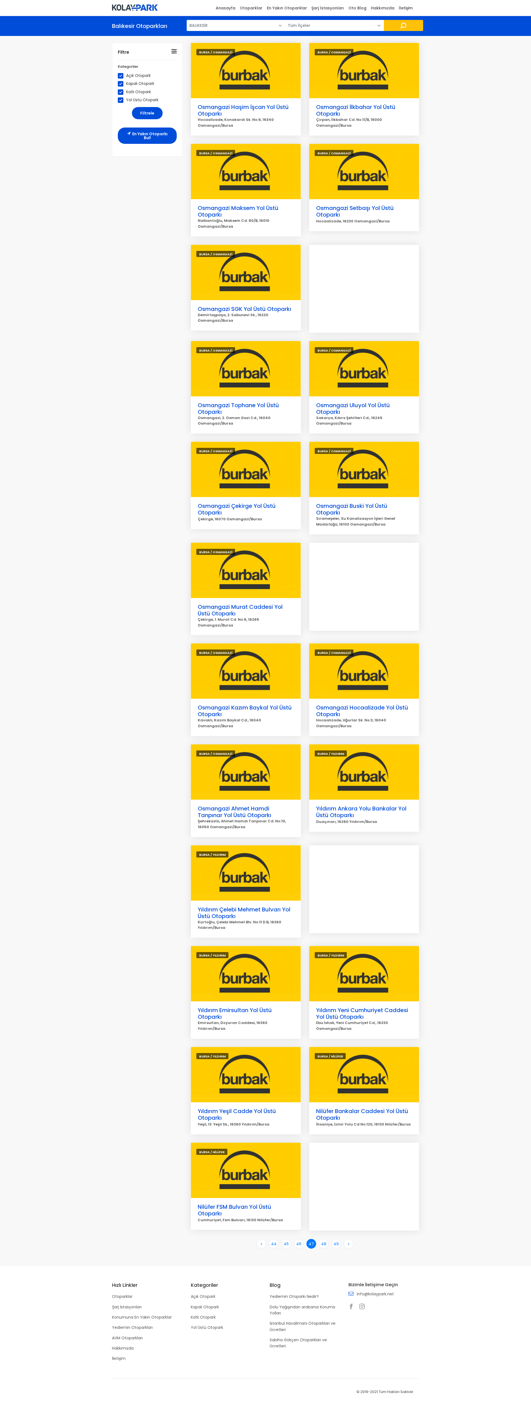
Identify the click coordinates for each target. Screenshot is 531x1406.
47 (311, 1244)
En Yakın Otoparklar (287, 8)
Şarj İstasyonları (327, 8)
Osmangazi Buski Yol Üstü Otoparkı (351, 509)
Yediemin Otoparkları (132, 1327)
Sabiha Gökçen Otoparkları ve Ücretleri (298, 1343)
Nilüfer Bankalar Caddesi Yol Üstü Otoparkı (362, 1114)
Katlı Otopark (138, 92)
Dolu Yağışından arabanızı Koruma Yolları (302, 1310)
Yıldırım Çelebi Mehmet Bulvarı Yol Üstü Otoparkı (244, 913)
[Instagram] (363, 1307)
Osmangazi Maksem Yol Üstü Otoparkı (238, 211)
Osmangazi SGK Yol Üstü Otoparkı (244, 309)
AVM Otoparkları (127, 1338)
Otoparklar (251, 8)
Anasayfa (225, 8)
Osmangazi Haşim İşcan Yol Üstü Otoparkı (243, 110)
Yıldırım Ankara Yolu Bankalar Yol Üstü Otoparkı (361, 812)
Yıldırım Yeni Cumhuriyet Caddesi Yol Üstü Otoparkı (362, 1013)
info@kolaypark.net (375, 1294)
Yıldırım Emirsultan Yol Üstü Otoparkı (235, 1013)
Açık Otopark (138, 75)
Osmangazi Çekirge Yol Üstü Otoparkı (237, 509)
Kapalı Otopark (140, 83)
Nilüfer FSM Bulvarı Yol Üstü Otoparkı (234, 1210)
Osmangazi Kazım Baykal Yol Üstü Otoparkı (245, 711)
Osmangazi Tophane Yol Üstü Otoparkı (238, 408)
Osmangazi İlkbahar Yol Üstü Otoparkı (355, 110)
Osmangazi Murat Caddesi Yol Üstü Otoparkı (240, 610)
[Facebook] (352, 1307)
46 (298, 1244)
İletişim (406, 8)
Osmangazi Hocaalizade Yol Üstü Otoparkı (362, 711)
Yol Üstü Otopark (142, 100)
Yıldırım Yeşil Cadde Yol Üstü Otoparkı (237, 1114)
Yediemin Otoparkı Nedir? (294, 1296)
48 (323, 1244)
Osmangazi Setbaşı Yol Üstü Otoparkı (355, 211)
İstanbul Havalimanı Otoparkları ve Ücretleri (302, 1326)
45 (286, 1244)
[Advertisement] (364, 289)
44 (274, 1244)
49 (336, 1244)
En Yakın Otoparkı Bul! (150, 136)
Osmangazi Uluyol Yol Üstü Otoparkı (353, 408)
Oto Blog (357, 8)
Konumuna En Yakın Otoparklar (142, 1317)
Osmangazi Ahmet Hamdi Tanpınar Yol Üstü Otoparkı (234, 812)
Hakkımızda (382, 8)
